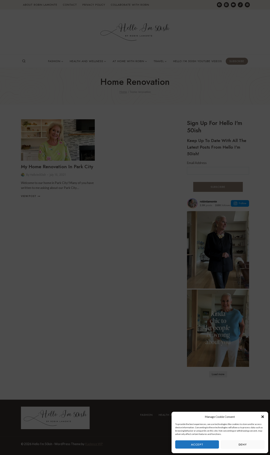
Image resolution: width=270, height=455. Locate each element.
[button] (262, 417)
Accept (197, 445)
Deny (243, 445)
